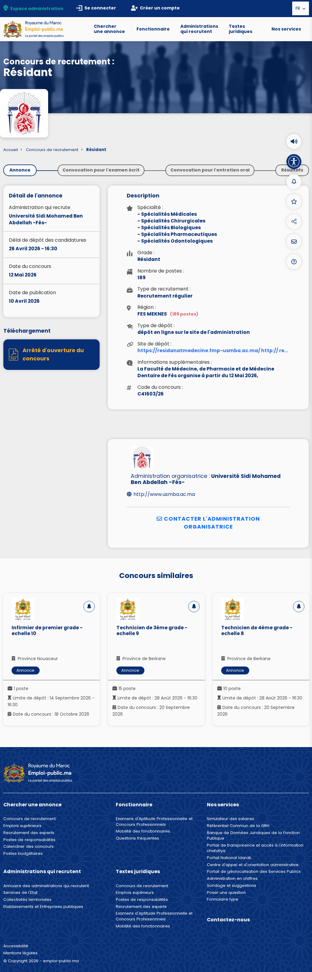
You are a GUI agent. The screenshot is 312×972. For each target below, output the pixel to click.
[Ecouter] (293, 141)
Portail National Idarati (229, 858)
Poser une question (226, 892)
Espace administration (36, 8)
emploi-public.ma (61, 961)
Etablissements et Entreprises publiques (43, 906)
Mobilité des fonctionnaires (143, 831)
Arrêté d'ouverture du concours (53, 354)
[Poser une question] (293, 241)
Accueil (10, 150)
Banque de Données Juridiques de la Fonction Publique (253, 835)
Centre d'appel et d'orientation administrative (253, 865)
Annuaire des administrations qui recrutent (46, 886)
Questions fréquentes (137, 838)
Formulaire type (222, 899)
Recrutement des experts (28, 833)
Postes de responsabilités (29, 840)
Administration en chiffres (232, 878)
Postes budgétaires (23, 853)
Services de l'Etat (20, 892)
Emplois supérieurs (22, 826)
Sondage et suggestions (231, 885)
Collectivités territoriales (27, 899)
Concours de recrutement (52, 150)
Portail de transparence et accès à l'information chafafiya (255, 848)
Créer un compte (160, 8)
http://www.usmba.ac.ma (164, 494)
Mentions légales (20, 953)
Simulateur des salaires (230, 819)
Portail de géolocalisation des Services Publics (254, 871)
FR (298, 8)
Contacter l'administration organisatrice (211, 522)
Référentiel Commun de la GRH (238, 826)
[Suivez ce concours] (89, 606)
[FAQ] (293, 261)
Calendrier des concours (28, 846)
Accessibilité (15, 946)
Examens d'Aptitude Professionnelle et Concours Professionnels (154, 821)
